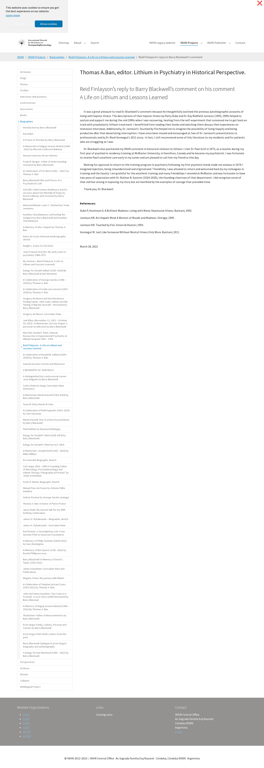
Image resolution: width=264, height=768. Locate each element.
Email (178, 732)
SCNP (26, 727)
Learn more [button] (13, 15)
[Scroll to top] (256, 760)
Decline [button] (19, 24)
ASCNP (27, 736)
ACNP (26, 719)
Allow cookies (48, 24)
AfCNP (27, 732)
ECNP (26, 723)
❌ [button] (260, 3)
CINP (26, 714)
